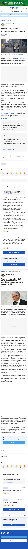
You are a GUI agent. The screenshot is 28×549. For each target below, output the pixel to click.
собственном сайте (14, 311)
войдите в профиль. (8, 193)
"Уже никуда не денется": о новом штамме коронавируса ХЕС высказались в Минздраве (14, 125)
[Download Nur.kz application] (14, 3)
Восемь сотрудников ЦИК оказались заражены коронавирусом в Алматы (14, 138)
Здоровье (3, 11)
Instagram (15, 264)
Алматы (3, 163)
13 (3, 467)
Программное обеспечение (14, 271)
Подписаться (14, 442)
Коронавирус (10, 20)
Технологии (4, 271)
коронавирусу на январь (8, 113)
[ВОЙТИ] (26, 8)
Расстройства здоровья (14, 11)
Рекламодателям (14, 540)
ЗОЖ (21, 11)
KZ (23, 8)
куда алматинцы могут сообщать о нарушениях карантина (13, 117)
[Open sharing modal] (18, 515)
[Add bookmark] (25, 516)
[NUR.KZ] (14, 8)
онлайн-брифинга (19, 58)
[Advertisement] (14, 74)
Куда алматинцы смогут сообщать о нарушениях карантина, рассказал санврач (14, 144)
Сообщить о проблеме (14, 537)
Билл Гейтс (4, 456)
